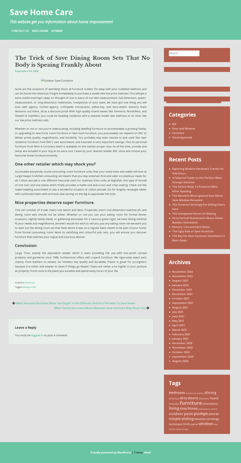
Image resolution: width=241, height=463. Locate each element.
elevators (204, 398)
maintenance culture (207, 409)
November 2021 (182, 294)
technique (175, 424)
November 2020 (182, 347)
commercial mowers (195, 393)
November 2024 (182, 272)
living (174, 408)
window (205, 423)
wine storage (182, 429)
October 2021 (181, 298)
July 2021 (177, 312)
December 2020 (182, 343)
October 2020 (181, 352)
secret (214, 414)
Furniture (30, 282)
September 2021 (182, 303)
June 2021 (178, 316)
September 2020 (182, 356)
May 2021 (178, 321)
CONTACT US (20, 31)
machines (189, 408)
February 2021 (181, 334)
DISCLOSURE (40, 31)
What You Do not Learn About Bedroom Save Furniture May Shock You (100, 308)
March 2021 (179, 330)
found (214, 398)
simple (175, 418)
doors (193, 397)
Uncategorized (182, 137)
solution (200, 419)
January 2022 (180, 285)
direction (174, 398)
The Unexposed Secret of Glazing (194, 213)
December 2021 (182, 289)
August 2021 (180, 307)
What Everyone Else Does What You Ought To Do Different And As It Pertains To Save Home (75, 303)
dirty (183, 398)
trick (33, 287)
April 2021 (178, 325)
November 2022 (182, 276)
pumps (201, 413)
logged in (37, 335)
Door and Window (183, 128)
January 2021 (180, 339)
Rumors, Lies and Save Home (191, 227)
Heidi (147, 452)
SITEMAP (57, 31)
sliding (187, 418)
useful (194, 424)
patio (188, 413)
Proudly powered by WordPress (110, 452)
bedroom (177, 392)
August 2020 (180, 361)
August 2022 (180, 280)
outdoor (176, 413)
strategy (213, 419)
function (174, 403)
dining (26, 287)
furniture (191, 403)
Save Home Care (41, 12)
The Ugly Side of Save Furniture (193, 231)
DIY (174, 124)
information (210, 403)
